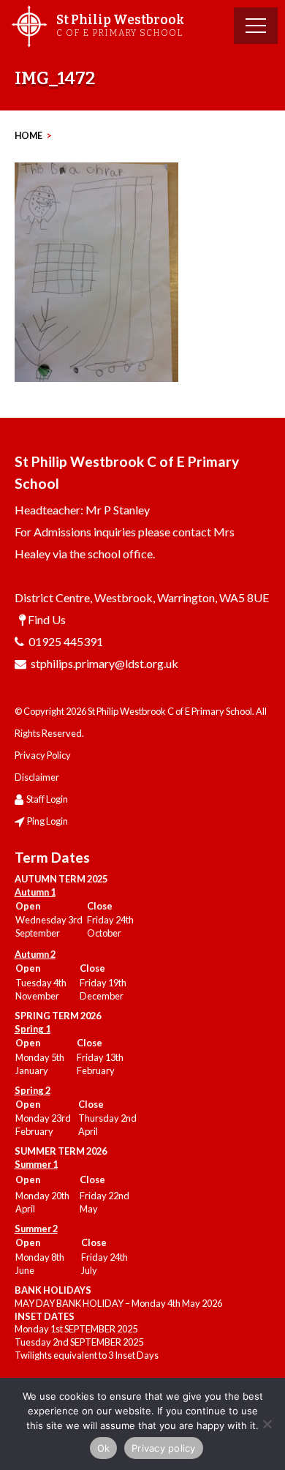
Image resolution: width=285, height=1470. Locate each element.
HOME (28, 135)
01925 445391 (65, 641)
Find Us (47, 619)
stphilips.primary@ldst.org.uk (104, 663)
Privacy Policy (43, 755)
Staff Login (47, 799)
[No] (266, 1424)
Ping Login (47, 821)
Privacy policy (164, 1448)
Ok (103, 1448)
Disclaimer (37, 777)
